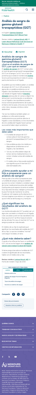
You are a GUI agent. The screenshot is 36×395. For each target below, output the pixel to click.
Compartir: (6, 294)
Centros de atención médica (10, 5)
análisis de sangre (10, 69)
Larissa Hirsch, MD (22, 39)
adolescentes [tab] (28, 270)
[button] (7, 52)
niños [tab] (18, 270)
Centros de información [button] (12, 347)
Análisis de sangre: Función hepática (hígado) (16, 277)
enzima (30, 76)
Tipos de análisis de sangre (13, 281)
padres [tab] (8, 270)
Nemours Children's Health (10, 3)
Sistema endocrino (10, 273)
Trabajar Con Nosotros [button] (12, 329)
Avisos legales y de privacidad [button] (14, 335)
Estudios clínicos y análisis (14, 305)
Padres (6, 16)
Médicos (22, 3)
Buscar (27, 10)
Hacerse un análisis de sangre (14, 284)
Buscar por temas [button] (9, 341)
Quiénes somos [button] (8, 323)
